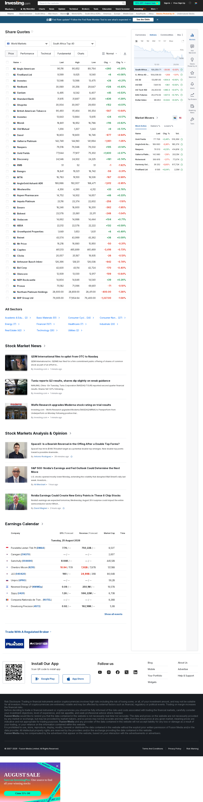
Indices (153, 35)
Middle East (128, 14)
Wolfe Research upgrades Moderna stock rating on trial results (71, 404)
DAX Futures (141, 95)
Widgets (152, 682)
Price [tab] (11, 53)
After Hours (53, 14)
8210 (31, 567)
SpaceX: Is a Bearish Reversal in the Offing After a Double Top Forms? (75, 444)
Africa (151, 14)
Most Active (141, 126)
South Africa (40, 14)
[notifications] (190, 2)
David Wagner (40, 508)
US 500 (138, 85)
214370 (25, 554)
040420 (20, 573)
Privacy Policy (174, 748)
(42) (13, 330)
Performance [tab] (27, 53)
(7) (10, 324)
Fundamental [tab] (64, 53)
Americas (107, 14)
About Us (182, 662)
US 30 (138, 80)
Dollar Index (141, 100)
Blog (150, 662)
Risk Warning (192, 748)
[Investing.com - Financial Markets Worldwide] (17, 3)
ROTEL (47, 599)
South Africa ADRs (93, 14)
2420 (21, 593)
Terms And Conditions (152, 748)
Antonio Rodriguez (42, 456)
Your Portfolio (155, 675)
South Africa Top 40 (144, 69)
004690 (27, 560)
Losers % (168, 126)
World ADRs (77, 14)
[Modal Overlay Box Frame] (30, 782)
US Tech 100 (141, 90)
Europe (117, 14)
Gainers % (155, 126)
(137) (44, 324)
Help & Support (186, 675)
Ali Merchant (40, 484)
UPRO (22, 580)
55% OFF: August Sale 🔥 (146, 3)
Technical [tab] (46, 53)
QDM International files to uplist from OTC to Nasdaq (64, 356)
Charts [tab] (81, 53)
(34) (79, 317)
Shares (10, 14)
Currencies (140, 35)
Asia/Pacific (141, 14)
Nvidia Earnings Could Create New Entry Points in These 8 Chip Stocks (76, 495)
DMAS (40, 548)
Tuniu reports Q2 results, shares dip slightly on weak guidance (70, 380)
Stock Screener (123, 9)
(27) (112, 317)
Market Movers (144, 117)
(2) (18, 317)
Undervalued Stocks (185, 14)
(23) (107, 324)
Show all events (113, 614)
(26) (45, 330)
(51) (47, 317)
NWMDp (37, 586)
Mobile (151, 669)
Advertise (183, 669)
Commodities (166, 35)
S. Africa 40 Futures (144, 75)
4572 (37, 606)
